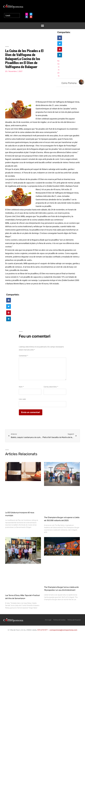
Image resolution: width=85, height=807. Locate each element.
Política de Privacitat (74, 620)
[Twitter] (31, 14)
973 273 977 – (43, 630)
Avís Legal (48, 620)
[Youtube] (31, 16)
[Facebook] (26, 16)
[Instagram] (26, 14)
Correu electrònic (51, 387)
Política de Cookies (59, 620)
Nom (21, 387)
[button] (42, 25)
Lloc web (22, 399)
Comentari (23, 356)
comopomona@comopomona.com (63, 630)
